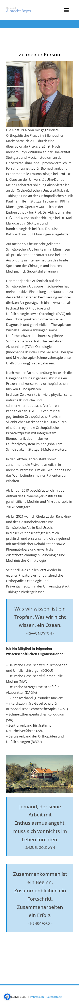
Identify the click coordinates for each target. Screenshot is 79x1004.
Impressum (37, 997)
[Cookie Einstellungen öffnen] (7, 999)
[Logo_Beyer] (18, 8)
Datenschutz (54, 997)
